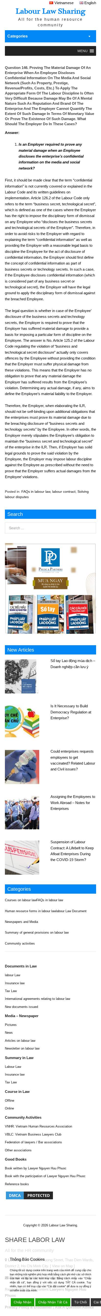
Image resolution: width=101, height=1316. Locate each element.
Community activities (20, 943)
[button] (82, 51)
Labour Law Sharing (50, 11)
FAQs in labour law (35, 491)
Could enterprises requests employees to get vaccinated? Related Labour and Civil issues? (72, 760)
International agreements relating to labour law (37, 999)
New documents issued (21, 1007)
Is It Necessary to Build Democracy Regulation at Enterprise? (70, 712)
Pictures (11, 1025)
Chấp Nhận (22, 1302)
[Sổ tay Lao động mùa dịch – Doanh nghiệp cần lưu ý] (27, 675)
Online (9, 1108)
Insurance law (15, 983)
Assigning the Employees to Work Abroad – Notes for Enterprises (72, 803)
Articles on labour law (20, 1040)
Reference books (17, 1184)
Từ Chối (80, 1302)
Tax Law (11, 991)
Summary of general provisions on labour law (37, 932)
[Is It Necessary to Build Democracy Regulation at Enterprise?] (27, 721)
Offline (9, 1100)
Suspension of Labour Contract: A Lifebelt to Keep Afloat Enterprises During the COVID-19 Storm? (72, 851)
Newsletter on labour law (22, 1048)
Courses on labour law (20, 900)
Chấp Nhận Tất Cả (52, 1302)
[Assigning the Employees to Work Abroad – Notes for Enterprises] (27, 811)
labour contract (64, 491)
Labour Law (13, 1067)
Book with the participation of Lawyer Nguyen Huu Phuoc (45, 1176)
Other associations (18, 1150)
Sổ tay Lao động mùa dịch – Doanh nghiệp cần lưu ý (72, 664)
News (9, 1032)
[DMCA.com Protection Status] (29, 1199)
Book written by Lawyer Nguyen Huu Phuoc (35, 1168)
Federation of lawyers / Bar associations (33, 1142)
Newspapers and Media (21, 922)
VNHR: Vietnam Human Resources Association (38, 1126)
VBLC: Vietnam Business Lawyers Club (33, 1134)
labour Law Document (71, 911)
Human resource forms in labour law (30, 911)
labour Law (12, 975)
